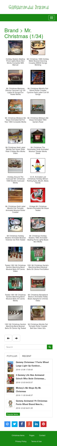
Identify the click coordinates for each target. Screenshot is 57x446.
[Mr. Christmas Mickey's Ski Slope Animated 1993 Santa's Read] (38, 106)
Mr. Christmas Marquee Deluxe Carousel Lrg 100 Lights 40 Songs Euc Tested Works (15, 91)
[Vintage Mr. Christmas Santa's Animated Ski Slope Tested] (38, 194)
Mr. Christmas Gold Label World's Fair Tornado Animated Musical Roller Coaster (15, 209)
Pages (31, 435)
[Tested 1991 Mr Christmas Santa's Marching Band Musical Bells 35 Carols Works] (15, 283)
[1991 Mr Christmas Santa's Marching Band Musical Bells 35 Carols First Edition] (38, 253)
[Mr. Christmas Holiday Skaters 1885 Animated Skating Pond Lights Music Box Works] (38, 224)
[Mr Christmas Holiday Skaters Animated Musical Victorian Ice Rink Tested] (15, 224)
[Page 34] (8, 338)
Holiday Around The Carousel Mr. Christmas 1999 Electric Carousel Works (15, 180)
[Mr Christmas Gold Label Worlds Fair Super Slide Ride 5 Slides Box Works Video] (15, 135)
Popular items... (13, 414)
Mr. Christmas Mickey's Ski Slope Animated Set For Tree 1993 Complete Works (15, 120)
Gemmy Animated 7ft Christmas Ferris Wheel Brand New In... (31, 402)
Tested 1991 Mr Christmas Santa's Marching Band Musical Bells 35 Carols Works (15, 297)
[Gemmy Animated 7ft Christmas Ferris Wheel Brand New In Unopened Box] (10, 403)
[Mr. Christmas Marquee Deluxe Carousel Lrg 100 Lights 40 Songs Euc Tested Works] (15, 76)
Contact (42, 435)
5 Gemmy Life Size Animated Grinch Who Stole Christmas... (31, 376)
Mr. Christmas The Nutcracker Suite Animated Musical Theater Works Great (38, 150)
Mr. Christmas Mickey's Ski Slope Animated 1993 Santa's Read (37, 120)
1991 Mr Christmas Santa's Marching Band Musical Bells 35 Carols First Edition (38, 267)
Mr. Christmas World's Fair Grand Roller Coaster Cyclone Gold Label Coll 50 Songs (38, 91)
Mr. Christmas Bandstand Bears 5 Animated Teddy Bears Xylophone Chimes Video (38, 297)
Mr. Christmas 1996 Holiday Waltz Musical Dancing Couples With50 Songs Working (38, 62)
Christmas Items (18, 435)
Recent (26, 355)
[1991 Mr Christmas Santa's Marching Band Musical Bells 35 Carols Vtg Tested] (15, 312)
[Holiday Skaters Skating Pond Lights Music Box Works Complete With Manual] (15, 47)
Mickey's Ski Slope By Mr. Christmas (28, 389)
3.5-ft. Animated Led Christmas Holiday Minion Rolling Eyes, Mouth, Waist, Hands (38, 180)
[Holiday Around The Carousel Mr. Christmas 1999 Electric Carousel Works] (15, 165)
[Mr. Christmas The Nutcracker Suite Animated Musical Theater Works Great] (38, 135)
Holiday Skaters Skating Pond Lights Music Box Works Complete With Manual (15, 62)
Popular (12, 355)
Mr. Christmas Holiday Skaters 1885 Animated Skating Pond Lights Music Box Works (37, 238)
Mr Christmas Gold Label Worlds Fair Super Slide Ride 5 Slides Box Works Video (15, 150)
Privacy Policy (20, 441)
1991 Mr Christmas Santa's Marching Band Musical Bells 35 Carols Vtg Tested (15, 326)
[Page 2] (16, 338)
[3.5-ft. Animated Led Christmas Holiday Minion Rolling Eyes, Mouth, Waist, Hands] (38, 165)
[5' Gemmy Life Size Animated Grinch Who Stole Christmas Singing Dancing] (10, 377)
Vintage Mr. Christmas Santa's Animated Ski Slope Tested (38, 208)
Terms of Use (36, 441)
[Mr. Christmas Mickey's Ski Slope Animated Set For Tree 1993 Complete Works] (15, 106)
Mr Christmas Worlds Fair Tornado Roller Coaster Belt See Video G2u (38, 326)
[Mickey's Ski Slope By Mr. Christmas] (10, 390)
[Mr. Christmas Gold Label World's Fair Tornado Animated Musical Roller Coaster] (15, 194)
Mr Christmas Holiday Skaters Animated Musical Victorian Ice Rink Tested (15, 237)
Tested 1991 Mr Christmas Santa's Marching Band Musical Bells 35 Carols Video (15, 268)
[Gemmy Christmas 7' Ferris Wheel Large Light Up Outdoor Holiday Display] (10, 365)
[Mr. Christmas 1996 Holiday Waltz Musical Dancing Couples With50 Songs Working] (38, 47)
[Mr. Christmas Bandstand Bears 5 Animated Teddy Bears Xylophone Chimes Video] (38, 283)
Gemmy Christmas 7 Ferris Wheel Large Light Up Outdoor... (32, 364)
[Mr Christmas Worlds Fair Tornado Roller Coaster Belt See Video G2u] (38, 312)
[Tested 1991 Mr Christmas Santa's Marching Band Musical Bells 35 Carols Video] (15, 253)
